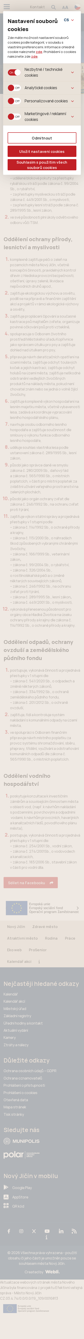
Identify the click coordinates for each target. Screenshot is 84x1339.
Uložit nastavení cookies (42, 151)
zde (39, 51)
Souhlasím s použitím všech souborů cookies (42, 165)
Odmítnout (42, 138)
